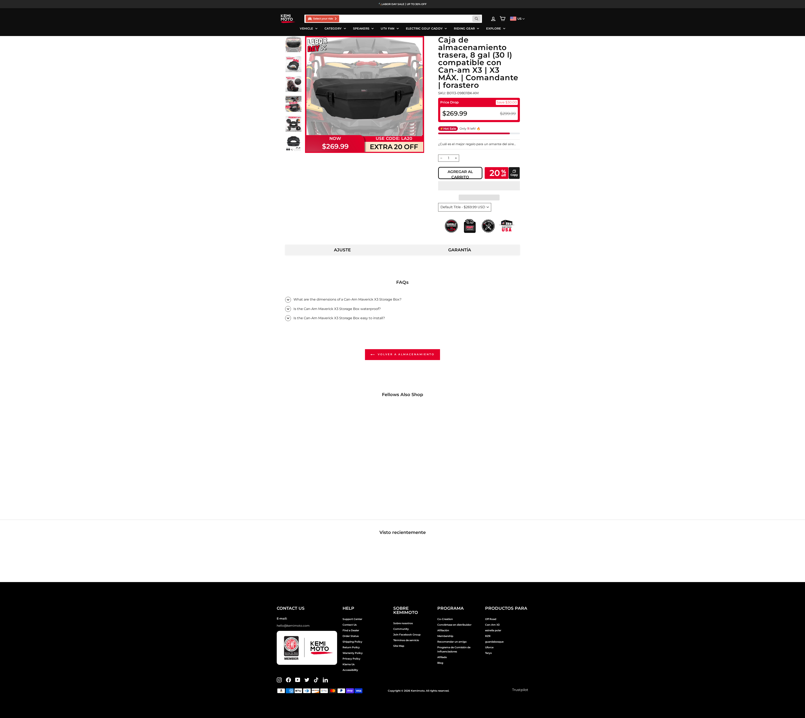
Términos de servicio (406, 640)
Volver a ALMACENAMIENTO (405, 354)
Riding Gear (464, 28)
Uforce (489, 647)
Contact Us (350, 624)
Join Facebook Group (407, 634)
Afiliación (443, 630)
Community (401, 628)
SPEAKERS (361, 28)
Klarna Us (348, 664)
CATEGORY (333, 28)
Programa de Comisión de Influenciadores (453, 649)
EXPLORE (493, 28)
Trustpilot (520, 690)
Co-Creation (445, 619)
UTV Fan (387, 28)
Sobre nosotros (403, 623)
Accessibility (350, 670)
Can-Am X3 (492, 624)
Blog (440, 662)
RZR (488, 636)
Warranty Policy (353, 653)
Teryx (488, 653)
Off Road (490, 619)
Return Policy (351, 647)
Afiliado (442, 657)
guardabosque (494, 641)
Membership (445, 636)
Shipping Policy (352, 641)
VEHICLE (306, 28)
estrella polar (493, 630)
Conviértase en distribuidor (454, 624)
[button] (479, 185)
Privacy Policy (351, 658)
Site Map (398, 645)
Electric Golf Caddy (424, 28)
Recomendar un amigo (452, 641)
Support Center (352, 619)
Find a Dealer (351, 630)
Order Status (351, 636)
